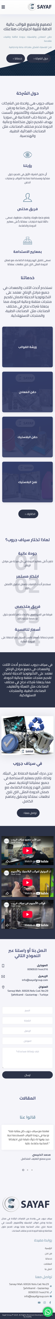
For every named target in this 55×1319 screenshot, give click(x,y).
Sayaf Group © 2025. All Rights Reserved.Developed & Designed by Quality (27, 1315)
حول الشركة (41, 58)
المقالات (48, 1264)
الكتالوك (30, 514)
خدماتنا (18, 58)
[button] (3, 7)
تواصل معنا (31, 813)
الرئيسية (48, 1248)
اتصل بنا (48, 1269)
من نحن (48, 1253)
